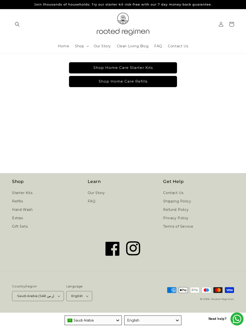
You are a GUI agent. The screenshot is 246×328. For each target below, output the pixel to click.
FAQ (92, 201)
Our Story (96, 193)
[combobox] (93, 320)
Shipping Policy (177, 201)
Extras (17, 218)
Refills (17, 201)
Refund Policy (176, 209)
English (77, 296)
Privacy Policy (175, 218)
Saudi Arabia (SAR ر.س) (35, 296)
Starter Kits (22, 193)
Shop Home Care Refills (123, 81)
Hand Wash (22, 209)
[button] (17, 24)
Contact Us (173, 193)
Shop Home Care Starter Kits (123, 67)
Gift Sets (20, 226)
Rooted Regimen (222, 299)
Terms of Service (178, 226)
